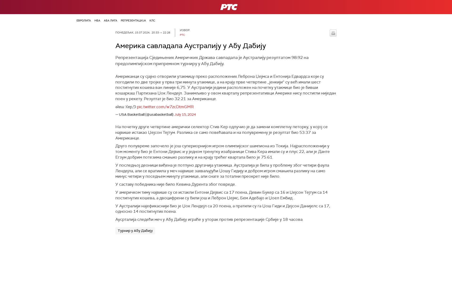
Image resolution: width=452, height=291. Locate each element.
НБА (97, 20)
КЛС (152, 20)
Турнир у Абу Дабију (135, 230)
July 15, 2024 (185, 114)
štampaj (333, 33)
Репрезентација (133, 20)
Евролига (84, 20)
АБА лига (110, 20)
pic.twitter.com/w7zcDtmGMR (165, 106)
